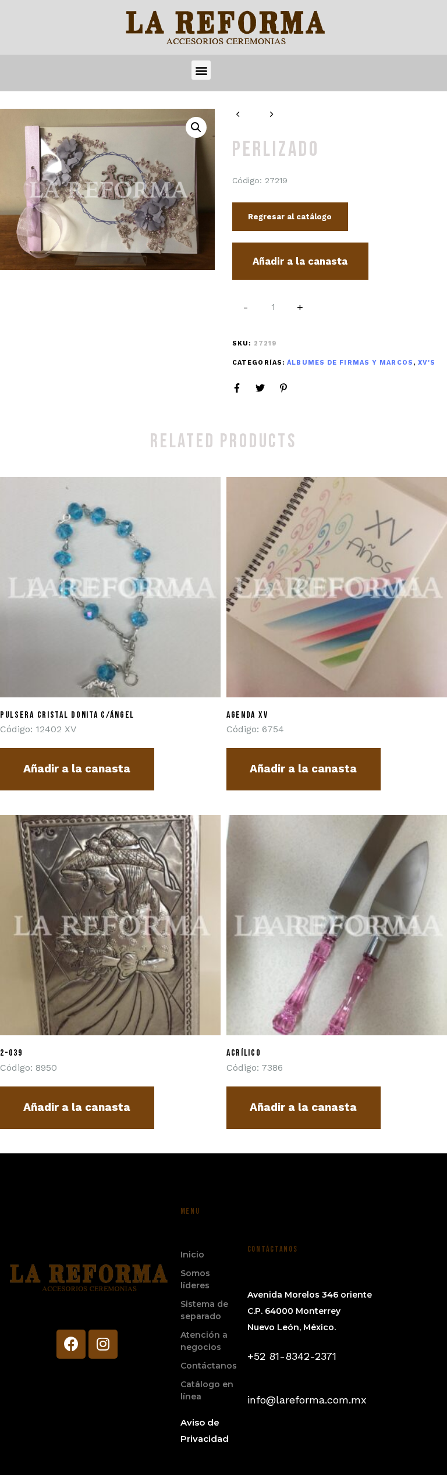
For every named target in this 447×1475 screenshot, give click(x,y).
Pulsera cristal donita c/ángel (67, 715)
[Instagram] (103, 1344)
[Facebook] (71, 1344)
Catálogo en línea (206, 1390)
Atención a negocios (204, 1341)
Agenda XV (247, 715)
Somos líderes (195, 1279)
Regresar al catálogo (290, 216)
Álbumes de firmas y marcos (350, 362)
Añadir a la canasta (300, 261)
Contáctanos (208, 1365)
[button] (201, 70)
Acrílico (243, 1053)
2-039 (11, 1053)
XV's (426, 362)
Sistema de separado (204, 1310)
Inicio (192, 1254)
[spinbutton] (273, 307)
